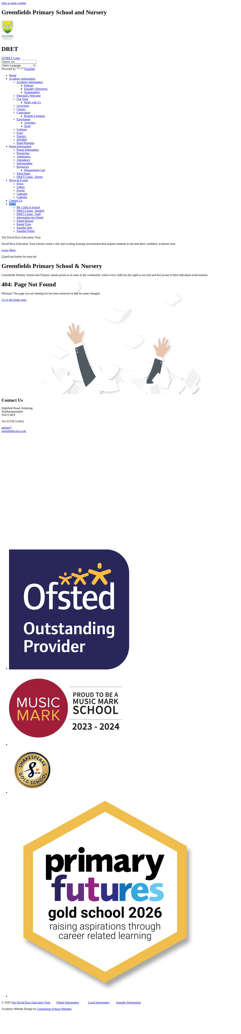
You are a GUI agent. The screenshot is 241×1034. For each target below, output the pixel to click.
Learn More (9, 250)
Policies (28, 85)
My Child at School (28, 207)
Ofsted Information (67, 1002)
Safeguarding (24, 163)
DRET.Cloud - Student (30, 210)
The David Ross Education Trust (30, 1002)
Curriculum (23, 112)
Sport (27, 126)
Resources (23, 166)
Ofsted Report (25, 220)
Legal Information (98, 1002)
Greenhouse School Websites (54, 1008)
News (20, 183)
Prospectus (23, 153)
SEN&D (22, 139)
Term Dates (23, 173)
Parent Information (20, 146)
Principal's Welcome (29, 95)
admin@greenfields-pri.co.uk (14, 429)
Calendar (22, 193)
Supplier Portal (25, 231)
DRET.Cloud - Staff (29, 214)
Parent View (24, 224)
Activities (29, 122)
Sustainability (32, 92)
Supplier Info (24, 227)
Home (12, 75)
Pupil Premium (25, 143)
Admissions (24, 156)
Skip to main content (14, 3)
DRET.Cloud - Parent (30, 176)
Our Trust (22, 99)
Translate (29, 69)
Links (12, 204)
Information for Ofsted (30, 217)
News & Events (18, 180)
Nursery (21, 136)
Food (20, 132)
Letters (21, 187)
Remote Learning (34, 116)
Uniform (22, 129)
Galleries (22, 197)
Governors (23, 105)
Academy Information (22, 78)
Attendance (23, 160)
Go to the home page (14, 299)
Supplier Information (128, 1002)
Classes (21, 109)
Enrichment (23, 119)
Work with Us (32, 102)
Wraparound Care (34, 170)
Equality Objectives (35, 88)
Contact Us (15, 200)
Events (21, 190)
